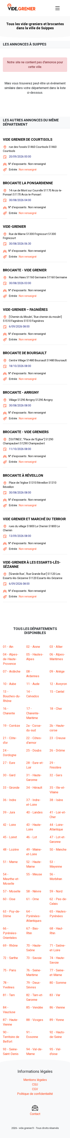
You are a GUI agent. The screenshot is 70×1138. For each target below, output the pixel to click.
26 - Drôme (57, 750)
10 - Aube (9, 684)
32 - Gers (56, 775)
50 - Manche (58, 849)
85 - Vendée (34, 1007)
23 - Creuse (58, 738)
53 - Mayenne (56, 864)
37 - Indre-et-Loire (33, 802)
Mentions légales (35, 1080)
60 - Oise (9, 899)
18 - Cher (56, 708)
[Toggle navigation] (57, 8)
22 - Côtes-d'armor (34, 740)
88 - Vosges (34, 1020)
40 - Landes (34, 812)
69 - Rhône (10, 945)
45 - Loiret (10, 837)
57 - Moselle (11, 891)
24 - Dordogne (9, 753)
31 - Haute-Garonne (34, 777)
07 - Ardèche (11, 671)
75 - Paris (9, 970)
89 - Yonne (57, 1020)
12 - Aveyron (58, 684)
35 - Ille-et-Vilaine (57, 790)
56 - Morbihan (56, 876)
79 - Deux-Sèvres (33, 985)
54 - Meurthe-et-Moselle (11, 879)
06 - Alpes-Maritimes (57, 657)
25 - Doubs (33, 750)
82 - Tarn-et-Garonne (34, 997)
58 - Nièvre (33, 891)
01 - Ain (8, 646)
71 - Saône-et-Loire (58, 948)
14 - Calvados (32, 694)
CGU (35, 1084)
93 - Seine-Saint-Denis (10, 1051)
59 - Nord (56, 891)
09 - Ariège (57, 671)
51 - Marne (10, 862)
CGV (35, 1089)
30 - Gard (9, 775)
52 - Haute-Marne (34, 864)
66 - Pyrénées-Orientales (10, 933)
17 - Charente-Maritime (32, 713)
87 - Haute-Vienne (10, 1022)
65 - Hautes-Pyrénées (58, 914)
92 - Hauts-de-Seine (57, 1034)
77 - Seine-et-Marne (57, 972)
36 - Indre (9, 800)
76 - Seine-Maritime (33, 972)
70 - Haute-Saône (34, 948)
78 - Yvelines (8, 985)
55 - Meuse (34, 874)
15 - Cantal (57, 691)
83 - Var (55, 995)
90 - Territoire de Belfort (11, 1037)
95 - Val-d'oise (55, 1051)
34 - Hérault (34, 787)
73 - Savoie (34, 958)
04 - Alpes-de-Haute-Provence (10, 659)
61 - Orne (32, 899)
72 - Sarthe (10, 958)
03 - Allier (56, 646)
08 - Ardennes (32, 674)
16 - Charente (9, 711)
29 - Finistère (55, 765)
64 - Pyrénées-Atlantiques (33, 916)
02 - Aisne (33, 646)
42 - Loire (9, 825)
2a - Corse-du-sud (34, 728)
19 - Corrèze (11, 725)
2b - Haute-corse (57, 728)
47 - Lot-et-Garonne (57, 839)
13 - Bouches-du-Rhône (11, 696)
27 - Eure (9, 763)
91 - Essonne (32, 1034)
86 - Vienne (57, 1007)
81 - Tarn (9, 995)
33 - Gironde (11, 787)
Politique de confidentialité (35, 1094)
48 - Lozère (11, 849)
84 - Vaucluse (9, 1010)
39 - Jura (9, 812)
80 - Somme (58, 982)
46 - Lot (31, 837)
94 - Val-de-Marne (34, 1051)
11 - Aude (32, 684)
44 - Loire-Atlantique (57, 827)
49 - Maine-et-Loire (34, 852)
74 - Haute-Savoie (57, 960)
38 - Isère (56, 800)
